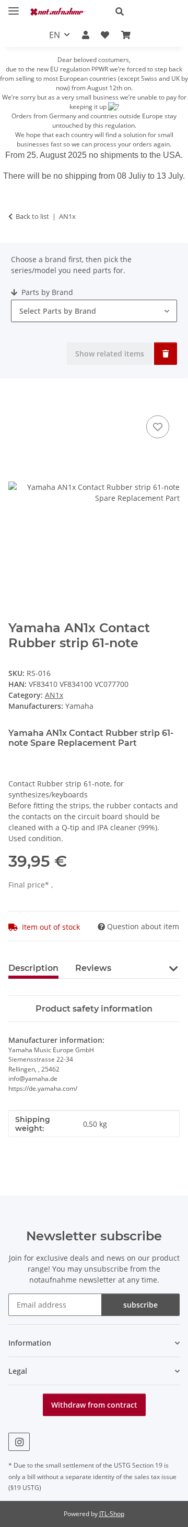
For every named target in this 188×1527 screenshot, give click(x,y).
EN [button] (54, 35)
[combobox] (94, 311)
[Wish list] (105, 34)
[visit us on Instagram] (19, 1442)
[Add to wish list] (157, 426)
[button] (143, 11)
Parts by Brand (46, 292)
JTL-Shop (111, 1513)
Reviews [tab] (93, 968)
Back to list (32, 216)
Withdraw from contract (94, 1405)
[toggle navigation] (13, 6)
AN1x (54, 695)
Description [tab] (33, 968)
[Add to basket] (16, 401)
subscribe (140, 1305)
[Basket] (125, 34)
